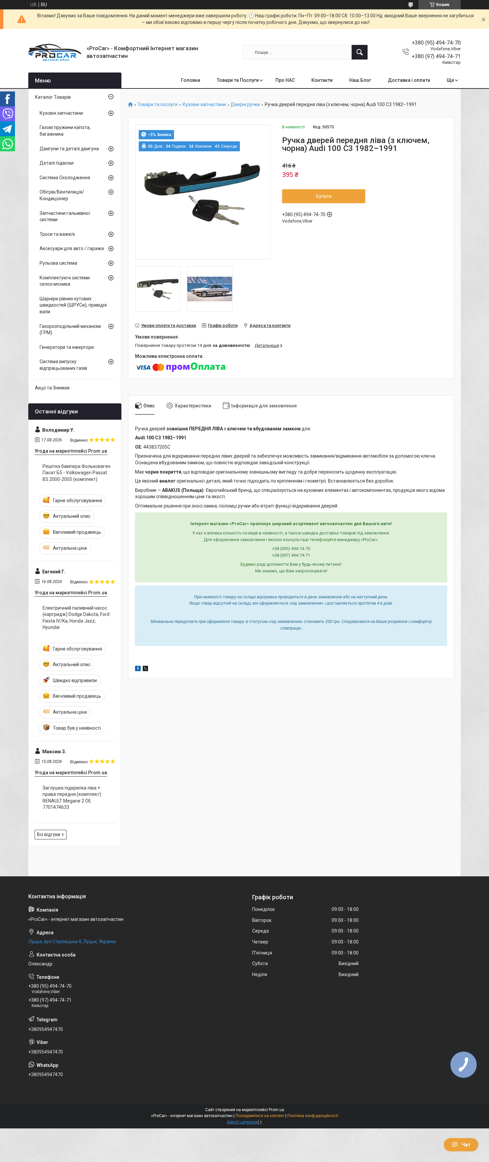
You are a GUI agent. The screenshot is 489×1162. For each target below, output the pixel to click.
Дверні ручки (245, 104)
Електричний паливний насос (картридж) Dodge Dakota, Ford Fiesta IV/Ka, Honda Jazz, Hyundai (76, 617)
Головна (190, 80)
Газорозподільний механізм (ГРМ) (70, 330)
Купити (324, 196)
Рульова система (58, 263)
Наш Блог (360, 80)
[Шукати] (360, 52)
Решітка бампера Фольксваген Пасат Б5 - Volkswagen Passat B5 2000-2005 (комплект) (76, 473)
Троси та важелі (57, 234)
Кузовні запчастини (204, 104)
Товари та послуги (157, 104)
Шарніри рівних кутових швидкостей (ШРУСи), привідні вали (73, 305)
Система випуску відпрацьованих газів (63, 365)
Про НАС (285, 80)
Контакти (322, 80)
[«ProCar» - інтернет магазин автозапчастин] (55, 52)
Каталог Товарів (53, 97)
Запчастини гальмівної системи (65, 216)
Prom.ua (276, 1109)
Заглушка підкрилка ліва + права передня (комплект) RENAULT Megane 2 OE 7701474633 (72, 797)
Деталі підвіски (57, 163)
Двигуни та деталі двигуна (69, 148)
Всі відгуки (48, 834)
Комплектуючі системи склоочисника (65, 281)
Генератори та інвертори (67, 347)
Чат (466, 1144)
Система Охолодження (65, 177)
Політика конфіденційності (312, 1115)
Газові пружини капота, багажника (65, 131)
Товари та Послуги (238, 80)
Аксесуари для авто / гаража (72, 248)
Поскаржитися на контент (260, 1115)
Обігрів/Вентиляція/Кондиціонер (62, 195)
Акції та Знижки (52, 387)
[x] (145, 669)
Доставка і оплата (409, 80)
